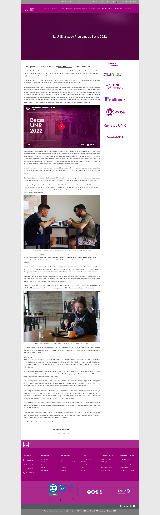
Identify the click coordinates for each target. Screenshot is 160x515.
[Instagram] (130, 506)
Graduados (88, 2)
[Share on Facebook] (59, 434)
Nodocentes (80, 2)
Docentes (73, 2)
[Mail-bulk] (134, 506)
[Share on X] (54, 434)
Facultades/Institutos (99, 2)
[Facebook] (120, 506)
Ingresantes (57, 2)
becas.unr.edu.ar (65, 66)
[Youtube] (127, 506)
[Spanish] (116, 2)
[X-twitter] (124, 506)
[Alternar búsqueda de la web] (134, 8)
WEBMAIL (133, 2)
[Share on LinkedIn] (64, 434)
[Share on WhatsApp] (69, 434)
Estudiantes (65, 2)
